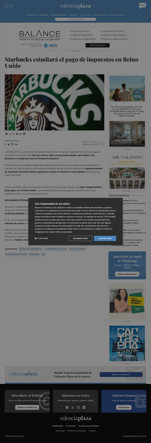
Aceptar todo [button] (105, 238)
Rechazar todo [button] (80, 238)
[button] (41, 238)
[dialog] (75, 221)
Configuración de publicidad (55, 229)
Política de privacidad (63, 232)
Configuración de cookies (45, 232)
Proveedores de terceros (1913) (96, 217)
